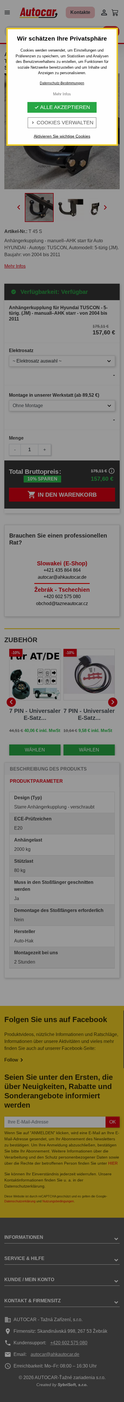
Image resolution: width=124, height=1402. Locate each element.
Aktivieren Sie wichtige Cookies (62, 136)
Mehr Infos (62, 94)
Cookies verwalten (62, 122)
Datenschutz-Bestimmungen (62, 83)
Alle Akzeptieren (62, 107)
